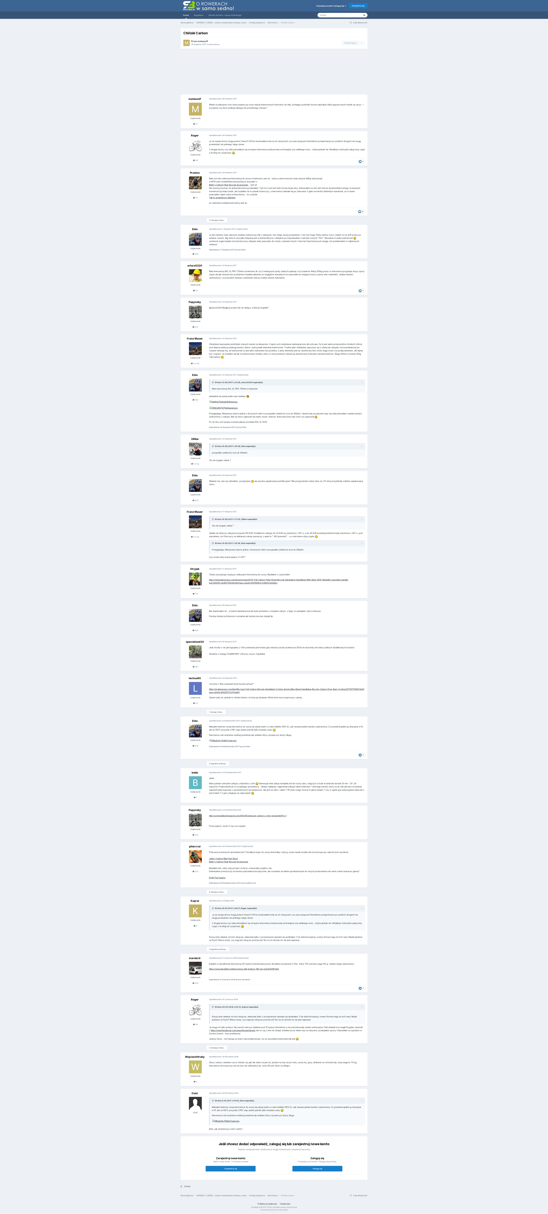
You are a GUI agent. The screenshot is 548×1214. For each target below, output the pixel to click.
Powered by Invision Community (274, 1210)
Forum (186, 15)
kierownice (214, 44)
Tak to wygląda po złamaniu (222, 197)
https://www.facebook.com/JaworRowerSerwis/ (233, 1030)
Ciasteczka (285, 1204)
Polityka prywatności (267, 1204)
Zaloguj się (317, 1168)
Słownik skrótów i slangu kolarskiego (224, 15)
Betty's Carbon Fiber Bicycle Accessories (229, 185)
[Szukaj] (364, 15)
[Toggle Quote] (213, 382)
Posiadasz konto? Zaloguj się (330, 6)
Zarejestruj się (358, 6)
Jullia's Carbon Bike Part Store (223, 858)
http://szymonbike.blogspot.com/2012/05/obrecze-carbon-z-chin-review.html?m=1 (247, 816)
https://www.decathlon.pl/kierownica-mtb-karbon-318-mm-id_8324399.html (244, 969)
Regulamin (198, 15)
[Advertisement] (307, 72)
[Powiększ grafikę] (223, 401)
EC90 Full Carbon (217, 878)
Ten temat (353, 15)
